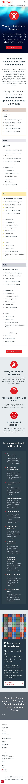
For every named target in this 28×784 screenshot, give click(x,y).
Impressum (7, 776)
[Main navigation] (25, 2)
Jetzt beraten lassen (13, 47)
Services (10, 5)
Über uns (3, 741)
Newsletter (4, 749)
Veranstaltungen (5, 744)
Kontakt (3, 761)
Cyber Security (5, 728)
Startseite (4, 5)
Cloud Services (5, 727)
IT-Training (4, 733)
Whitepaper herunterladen (9, 683)
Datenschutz (13, 776)
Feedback (4, 759)
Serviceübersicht (5, 735)
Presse (3, 745)
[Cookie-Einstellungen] (2, 781)
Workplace (4, 731)
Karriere (3, 742)
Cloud (14, 5)
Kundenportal (4, 755)
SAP (2, 730)
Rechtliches (4, 747)
